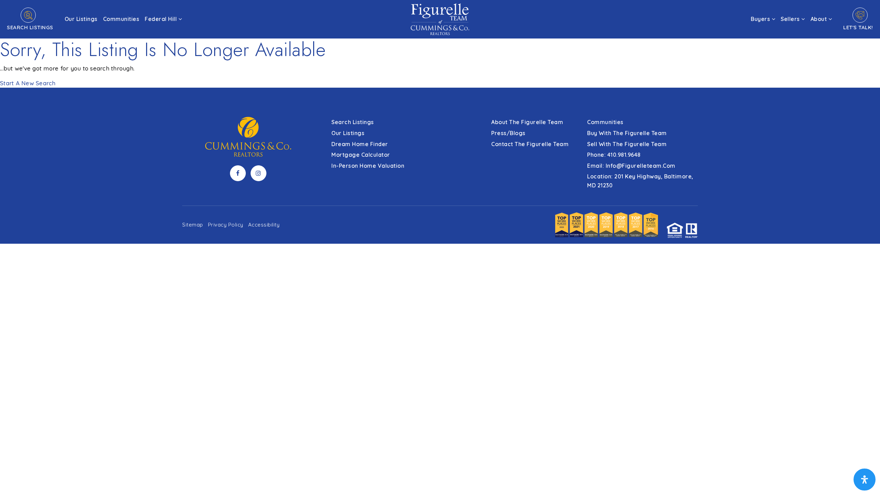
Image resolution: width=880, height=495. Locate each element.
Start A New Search (28, 83)
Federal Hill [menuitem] (161, 18)
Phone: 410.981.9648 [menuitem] (614, 154)
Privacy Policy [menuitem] (225, 224)
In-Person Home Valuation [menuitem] (367, 165)
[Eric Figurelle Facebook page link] (238, 173)
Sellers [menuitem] (791, 18)
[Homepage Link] (440, 18)
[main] (440, 44)
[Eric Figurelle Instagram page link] (258, 173)
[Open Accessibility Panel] (864, 480)
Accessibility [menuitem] (264, 224)
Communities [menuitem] (121, 18)
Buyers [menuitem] (761, 18)
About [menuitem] (819, 18)
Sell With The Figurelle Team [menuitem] (627, 144)
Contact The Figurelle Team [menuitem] (530, 144)
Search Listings (30, 27)
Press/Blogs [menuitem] (508, 133)
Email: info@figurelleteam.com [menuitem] (631, 165)
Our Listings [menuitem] (81, 18)
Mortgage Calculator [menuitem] (360, 154)
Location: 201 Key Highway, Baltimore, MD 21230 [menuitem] (640, 181)
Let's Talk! (858, 27)
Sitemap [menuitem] (192, 224)
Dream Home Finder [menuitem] (359, 144)
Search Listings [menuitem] (352, 122)
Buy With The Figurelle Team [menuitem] (627, 133)
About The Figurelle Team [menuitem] (527, 122)
